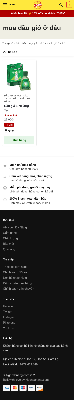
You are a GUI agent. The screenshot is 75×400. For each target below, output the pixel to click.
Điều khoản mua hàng (17, 283)
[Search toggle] (61, 5)
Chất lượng (10, 238)
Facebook (9, 306)
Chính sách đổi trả (15, 272)
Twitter (7, 311)
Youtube (8, 328)
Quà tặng (9, 249)
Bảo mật (8, 243)
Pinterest (9, 322)
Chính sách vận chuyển (18, 288)
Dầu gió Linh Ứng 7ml (16, 108)
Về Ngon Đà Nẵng (15, 227)
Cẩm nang (10, 232)
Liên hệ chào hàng (15, 277)
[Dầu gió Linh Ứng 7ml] (19, 77)
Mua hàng (19, 140)
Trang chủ (7, 43)
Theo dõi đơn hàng (15, 266)
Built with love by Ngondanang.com (26, 379)
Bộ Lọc (12, 52)
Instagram (9, 317)
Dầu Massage (13, 95)
